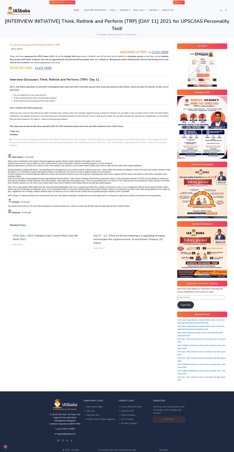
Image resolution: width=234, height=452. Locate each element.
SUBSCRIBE (179, 2)
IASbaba (75, 450)
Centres (153, 10)
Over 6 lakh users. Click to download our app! (117, 450)
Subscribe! (163, 450)
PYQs (112, 10)
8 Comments (130, 34)
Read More (17, 244)
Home (76, 10)
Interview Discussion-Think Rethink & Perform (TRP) (36, 45)
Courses (124, 10)
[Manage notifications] (5, 447)
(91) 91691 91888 (66, 428)
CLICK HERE (43, 68)
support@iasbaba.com (66, 434)
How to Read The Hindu (131, 406)
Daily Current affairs (94, 406)
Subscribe (185, 304)
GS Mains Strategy (129, 423)
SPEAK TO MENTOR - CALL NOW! (62, 2)
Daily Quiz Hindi (92, 415)
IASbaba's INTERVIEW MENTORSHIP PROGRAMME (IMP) (53, 139)
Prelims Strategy (128, 415)
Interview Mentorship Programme (59, 142)
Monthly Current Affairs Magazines (100, 419)
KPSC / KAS (138, 10)
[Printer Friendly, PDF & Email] (16, 48)
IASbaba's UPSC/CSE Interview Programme (97, 139)
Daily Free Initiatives (94, 10)
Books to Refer (127, 411)
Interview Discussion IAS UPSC (31, 142)
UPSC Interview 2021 (143, 142)
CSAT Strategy (127, 419)
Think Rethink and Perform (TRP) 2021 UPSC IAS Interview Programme (104, 142)
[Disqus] (89, 183)
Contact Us (168, 10)
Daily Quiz (90, 411)
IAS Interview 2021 (20, 139)
